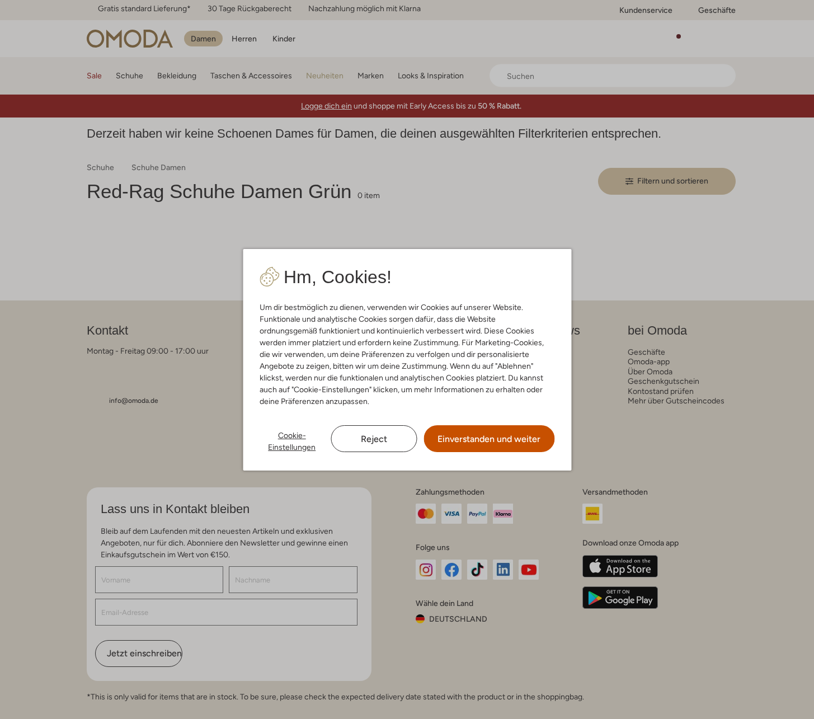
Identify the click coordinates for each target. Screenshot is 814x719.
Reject (374, 439)
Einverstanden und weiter (488, 439)
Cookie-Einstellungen (292, 441)
